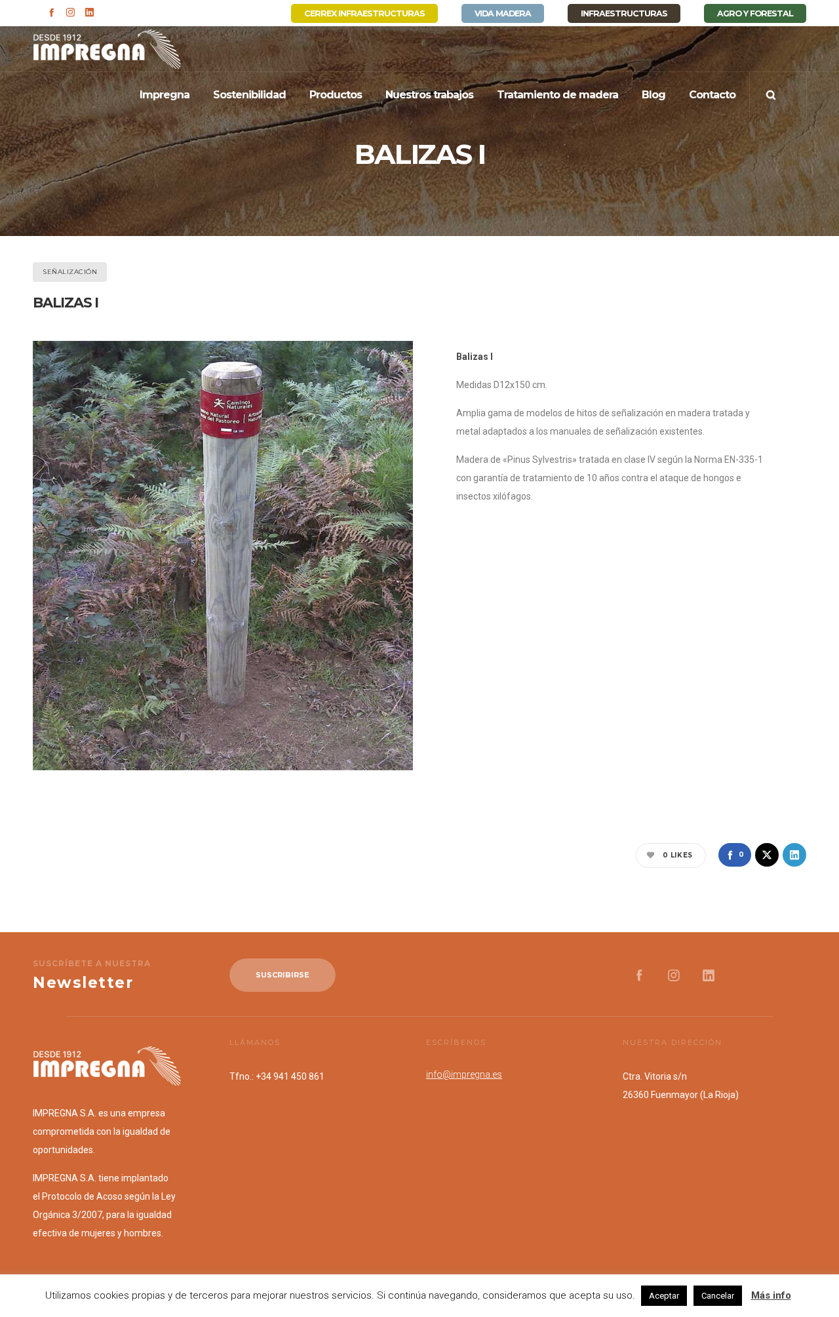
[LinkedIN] (89, 12)
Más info (771, 1295)
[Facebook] (51, 12)
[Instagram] (70, 12)
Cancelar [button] (717, 1296)
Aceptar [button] (664, 1296)
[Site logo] (107, 49)
